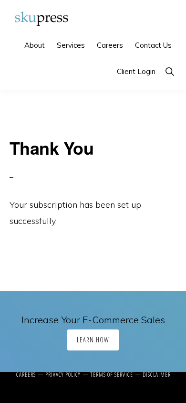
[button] (169, 71)
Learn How (93, 339)
